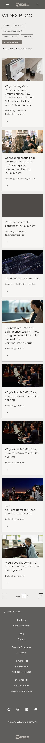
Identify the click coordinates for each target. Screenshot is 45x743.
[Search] (37, 4)
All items (7, 25)
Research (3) (27, 37)
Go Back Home (14, 612)
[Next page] (41, 595)
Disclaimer (22, 652)
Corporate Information (21, 691)
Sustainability (21, 679)
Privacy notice (21, 660)
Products (21, 620)
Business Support (21, 625)
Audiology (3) (19, 25)
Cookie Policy (21, 666)
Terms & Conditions (21, 647)
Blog (22, 633)
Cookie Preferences (21, 671)
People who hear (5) (10, 37)
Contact (21, 639)
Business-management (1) (13, 31)
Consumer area (21, 685)
